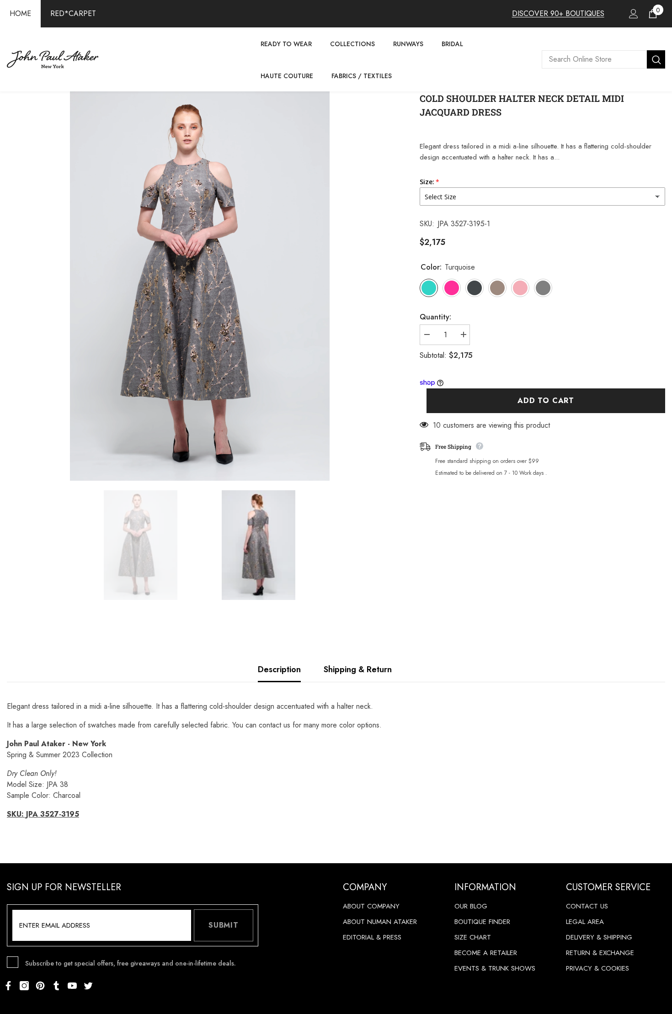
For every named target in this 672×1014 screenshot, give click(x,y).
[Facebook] (8, 985)
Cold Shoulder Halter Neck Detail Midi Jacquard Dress (522, 105)
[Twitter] (88, 985)
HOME (20, 13)
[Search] (603, 59)
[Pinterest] (40, 985)
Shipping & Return (358, 669)
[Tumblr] (56, 985)
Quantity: (435, 317)
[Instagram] (24, 985)
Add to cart (545, 400)
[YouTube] (72, 985)
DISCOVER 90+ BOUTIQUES (558, 13)
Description (279, 669)
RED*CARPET (73, 13)
